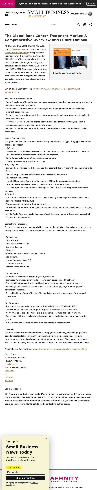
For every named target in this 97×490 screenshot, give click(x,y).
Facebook (9, 371)
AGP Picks (7, 4)
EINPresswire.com (19, 49)
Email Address (13, 467)
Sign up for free (25, 477)
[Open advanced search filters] (84, 24)
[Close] (46, 439)
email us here (11, 364)
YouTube (9, 380)
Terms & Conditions (74, 487)
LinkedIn (9, 377)
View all (91, 3)
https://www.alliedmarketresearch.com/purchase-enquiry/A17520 (56, 349)
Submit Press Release (54, 487)
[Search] (78, 24)
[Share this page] (90, 24)
